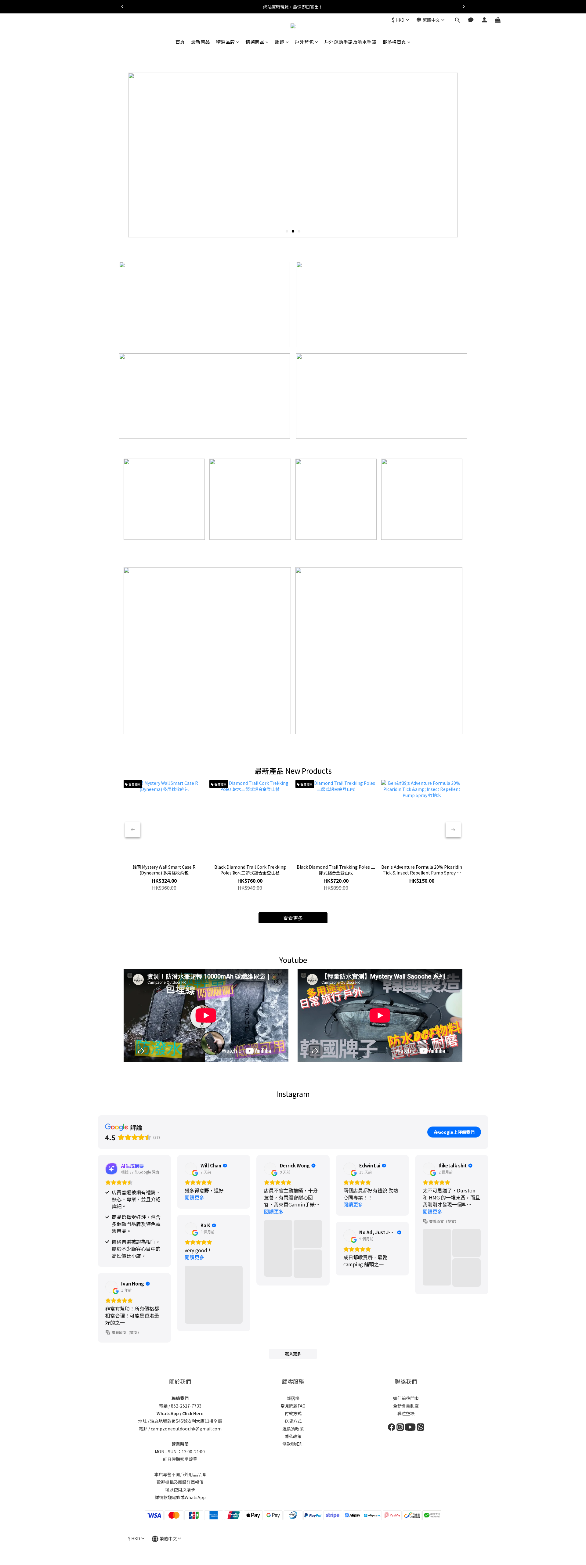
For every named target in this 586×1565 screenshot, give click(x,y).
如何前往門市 (406, 1398)
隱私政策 (293, 1436)
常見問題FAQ (293, 1406)
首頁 (180, 41)
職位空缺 (405, 1413)
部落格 (293, 1398)
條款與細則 (293, 1444)
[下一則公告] (464, 6)
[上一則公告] (122, 6)
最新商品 (200, 41)
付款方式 (293, 1413)
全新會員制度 (406, 1406)
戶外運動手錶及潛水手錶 (350, 41)
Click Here (193, 1413)
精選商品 (254, 41)
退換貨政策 (293, 1429)
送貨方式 (293, 1421)
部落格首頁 (394, 41)
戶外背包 (304, 41)
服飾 (279, 41)
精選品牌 (225, 41)
